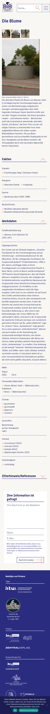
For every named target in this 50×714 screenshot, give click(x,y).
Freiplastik (28, 184)
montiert (8, 412)
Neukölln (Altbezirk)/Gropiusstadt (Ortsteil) (23, 211)
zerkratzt (8, 446)
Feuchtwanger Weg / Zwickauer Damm (21, 172)
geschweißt (9, 406)
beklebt (7, 449)
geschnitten (9, 403)
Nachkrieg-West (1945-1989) (17, 196)
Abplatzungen (10, 452)
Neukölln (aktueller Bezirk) (16, 208)
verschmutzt (10, 443)
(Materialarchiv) (32, 385)
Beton (6, 391)
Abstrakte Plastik (11, 184)
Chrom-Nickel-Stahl (13, 385)
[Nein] (47, 705)
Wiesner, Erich (10, 234)
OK (15, 710)
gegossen (8, 409)
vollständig (9, 464)
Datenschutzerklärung (28, 710)
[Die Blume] (21, 67)
